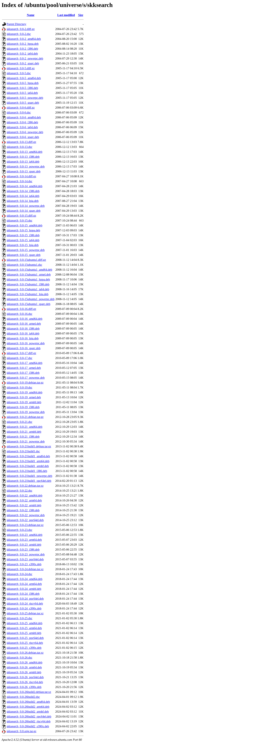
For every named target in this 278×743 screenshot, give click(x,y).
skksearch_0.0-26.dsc (19, 657)
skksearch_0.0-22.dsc (19, 490)
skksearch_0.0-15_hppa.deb (23, 230)
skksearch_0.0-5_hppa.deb (23, 83)
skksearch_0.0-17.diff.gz (21, 353)
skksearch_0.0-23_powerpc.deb (26, 554)
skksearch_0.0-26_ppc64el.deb (25, 677)
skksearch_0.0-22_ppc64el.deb (25, 520)
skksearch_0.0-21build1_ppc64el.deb (29, 480)
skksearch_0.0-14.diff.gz (21, 176)
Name (30, 15)
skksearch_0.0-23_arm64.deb (24, 539)
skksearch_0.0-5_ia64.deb (22, 92)
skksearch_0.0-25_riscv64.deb (25, 642)
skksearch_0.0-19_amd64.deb (24, 392)
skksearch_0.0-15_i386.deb (23, 235)
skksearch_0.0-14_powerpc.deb (26, 205)
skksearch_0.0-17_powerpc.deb (26, 377)
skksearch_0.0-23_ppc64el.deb (25, 559)
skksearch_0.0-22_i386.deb (23, 510)
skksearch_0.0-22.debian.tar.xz (25, 485)
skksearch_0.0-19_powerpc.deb (26, 412)
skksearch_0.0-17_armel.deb (24, 367)
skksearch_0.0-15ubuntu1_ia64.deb (28, 289)
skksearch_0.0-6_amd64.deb (24, 117)
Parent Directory (16, 24)
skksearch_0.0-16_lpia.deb (23, 338)
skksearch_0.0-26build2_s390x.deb (28, 726)
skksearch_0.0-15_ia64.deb (23, 240)
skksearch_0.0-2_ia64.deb (22, 53)
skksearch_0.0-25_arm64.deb (24, 628)
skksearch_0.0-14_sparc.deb (23, 210)
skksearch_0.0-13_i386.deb (23, 156)
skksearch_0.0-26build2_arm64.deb (28, 706)
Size (80, 15)
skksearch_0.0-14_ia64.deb (23, 196)
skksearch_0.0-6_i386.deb (22, 122)
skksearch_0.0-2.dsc (19, 34)
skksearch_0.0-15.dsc (19, 220)
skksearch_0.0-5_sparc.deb (23, 102)
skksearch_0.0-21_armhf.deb (24, 431)
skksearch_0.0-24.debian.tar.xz (25, 569)
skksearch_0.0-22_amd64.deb (24, 495)
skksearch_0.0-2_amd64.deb (24, 38)
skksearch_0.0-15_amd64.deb (24, 225)
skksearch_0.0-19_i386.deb (23, 407)
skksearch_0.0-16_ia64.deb (23, 333)
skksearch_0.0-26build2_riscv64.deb (28, 721)
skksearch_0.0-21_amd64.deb (24, 426)
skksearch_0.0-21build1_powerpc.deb (29, 475)
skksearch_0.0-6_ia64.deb (22, 127)
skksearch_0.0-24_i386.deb (23, 593)
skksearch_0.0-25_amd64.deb (24, 623)
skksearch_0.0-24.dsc (19, 574)
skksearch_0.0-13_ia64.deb (23, 161)
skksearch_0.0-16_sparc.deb (23, 348)
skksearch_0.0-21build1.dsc (23, 451)
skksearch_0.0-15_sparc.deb (23, 254)
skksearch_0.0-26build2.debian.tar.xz (29, 692)
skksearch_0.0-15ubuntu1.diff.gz (26, 259)
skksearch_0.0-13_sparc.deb (23, 171)
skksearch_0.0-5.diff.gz (21, 68)
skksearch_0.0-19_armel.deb (24, 397)
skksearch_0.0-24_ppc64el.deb (25, 598)
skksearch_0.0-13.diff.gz (21, 142)
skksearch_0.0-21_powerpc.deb (26, 441)
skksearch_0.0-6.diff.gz (21, 107)
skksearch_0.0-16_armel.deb (24, 323)
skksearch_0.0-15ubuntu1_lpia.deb (27, 294)
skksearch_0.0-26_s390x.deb (24, 687)
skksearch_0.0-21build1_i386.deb (27, 471)
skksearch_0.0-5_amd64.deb (24, 78)
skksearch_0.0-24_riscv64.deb (25, 603)
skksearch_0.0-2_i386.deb (22, 48)
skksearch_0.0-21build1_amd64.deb (28, 456)
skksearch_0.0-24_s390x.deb (24, 608)
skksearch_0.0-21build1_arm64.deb (28, 461)
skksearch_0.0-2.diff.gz (21, 29)
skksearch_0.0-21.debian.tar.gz (25, 417)
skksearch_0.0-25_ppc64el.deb (25, 638)
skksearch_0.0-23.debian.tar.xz (25, 525)
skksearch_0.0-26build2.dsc (23, 696)
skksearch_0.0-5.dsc (19, 73)
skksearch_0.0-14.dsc (19, 181)
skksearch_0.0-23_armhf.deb (24, 544)
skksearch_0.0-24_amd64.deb (24, 579)
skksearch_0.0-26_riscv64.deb (25, 682)
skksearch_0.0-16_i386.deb (23, 328)
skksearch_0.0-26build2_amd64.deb (28, 701)
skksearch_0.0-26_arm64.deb (24, 667)
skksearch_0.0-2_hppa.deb (23, 43)
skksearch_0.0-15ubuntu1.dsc (24, 264)
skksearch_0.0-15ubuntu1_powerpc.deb (30, 299)
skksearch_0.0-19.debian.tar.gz (25, 382)
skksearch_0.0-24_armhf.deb (24, 588)
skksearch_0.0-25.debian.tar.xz (25, 613)
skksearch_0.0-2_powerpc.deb (25, 58)
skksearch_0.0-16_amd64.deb (24, 318)
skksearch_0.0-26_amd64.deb (24, 662)
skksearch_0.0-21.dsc (19, 421)
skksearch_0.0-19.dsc (19, 387)
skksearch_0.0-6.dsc (19, 112)
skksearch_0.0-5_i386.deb (22, 88)
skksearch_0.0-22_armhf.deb (24, 505)
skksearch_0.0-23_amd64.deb (24, 534)
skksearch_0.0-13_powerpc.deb (26, 166)
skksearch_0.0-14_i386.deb (23, 191)
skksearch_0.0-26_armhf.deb (24, 672)
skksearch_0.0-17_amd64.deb (24, 363)
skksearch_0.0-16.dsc (19, 313)
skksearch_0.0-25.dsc (19, 618)
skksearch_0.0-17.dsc (19, 358)
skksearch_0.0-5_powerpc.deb (25, 97)
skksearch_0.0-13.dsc (19, 146)
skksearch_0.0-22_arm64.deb (24, 500)
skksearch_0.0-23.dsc (19, 529)
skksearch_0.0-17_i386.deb (23, 372)
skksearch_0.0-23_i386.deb (23, 549)
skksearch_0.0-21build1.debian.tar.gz (29, 446)
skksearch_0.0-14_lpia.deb (23, 200)
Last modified (66, 15)
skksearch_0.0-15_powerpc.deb (26, 250)
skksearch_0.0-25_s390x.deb (24, 647)
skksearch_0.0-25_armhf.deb (24, 633)
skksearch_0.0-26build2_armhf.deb (28, 711)
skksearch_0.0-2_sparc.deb (23, 63)
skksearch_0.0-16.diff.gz (21, 308)
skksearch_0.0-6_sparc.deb (23, 137)
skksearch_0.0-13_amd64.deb (24, 151)
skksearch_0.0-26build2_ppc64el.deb (29, 716)
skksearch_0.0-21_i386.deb (23, 436)
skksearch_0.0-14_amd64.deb (24, 186)
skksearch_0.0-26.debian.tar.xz (25, 652)
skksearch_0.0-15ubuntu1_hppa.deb (28, 279)
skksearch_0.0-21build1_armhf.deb (28, 466)
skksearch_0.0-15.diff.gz (21, 215)
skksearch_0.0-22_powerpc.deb (26, 515)
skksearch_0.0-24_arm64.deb (24, 583)
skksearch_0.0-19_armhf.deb (24, 402)
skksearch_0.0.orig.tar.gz (21, 731)
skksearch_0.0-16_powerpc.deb (26, 343)
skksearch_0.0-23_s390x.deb (24, 564)
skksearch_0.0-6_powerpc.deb (25, 132)
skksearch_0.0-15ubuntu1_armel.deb (29, 274)
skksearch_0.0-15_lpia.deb (23, 245)
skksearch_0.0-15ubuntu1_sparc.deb (28, 304)
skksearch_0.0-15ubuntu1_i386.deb (28, 284)
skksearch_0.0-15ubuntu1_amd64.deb (29, 269)
